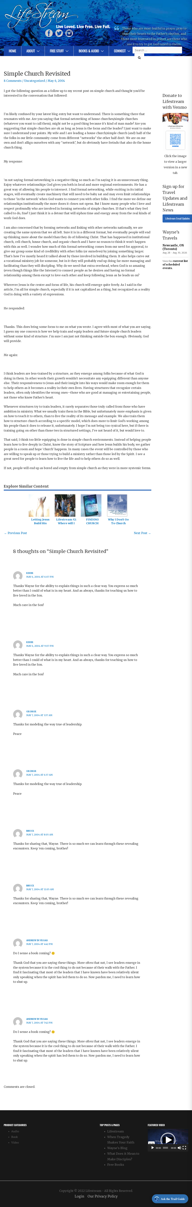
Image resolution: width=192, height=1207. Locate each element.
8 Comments (13, 81)
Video (15, 1142)
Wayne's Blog (117, 1148)
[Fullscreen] (184, 1148)
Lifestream (115, 1131)
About (30, 51)
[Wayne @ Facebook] (49, 33)
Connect (120, 51)
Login (79, 1196)
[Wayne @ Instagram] (69, 33)
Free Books (115, 1164)
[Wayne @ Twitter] (59, 33)
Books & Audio (89, 51)
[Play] (152, 1148)
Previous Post (15, 533)
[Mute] (179, 1148)
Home (12, 51)
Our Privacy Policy (103, 1196)
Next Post (142, 533)
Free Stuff (57, 51)
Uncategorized (34, 81)
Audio (15, 1131)
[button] (168, 1140)
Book (14, 1137)
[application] (168, 1140)
